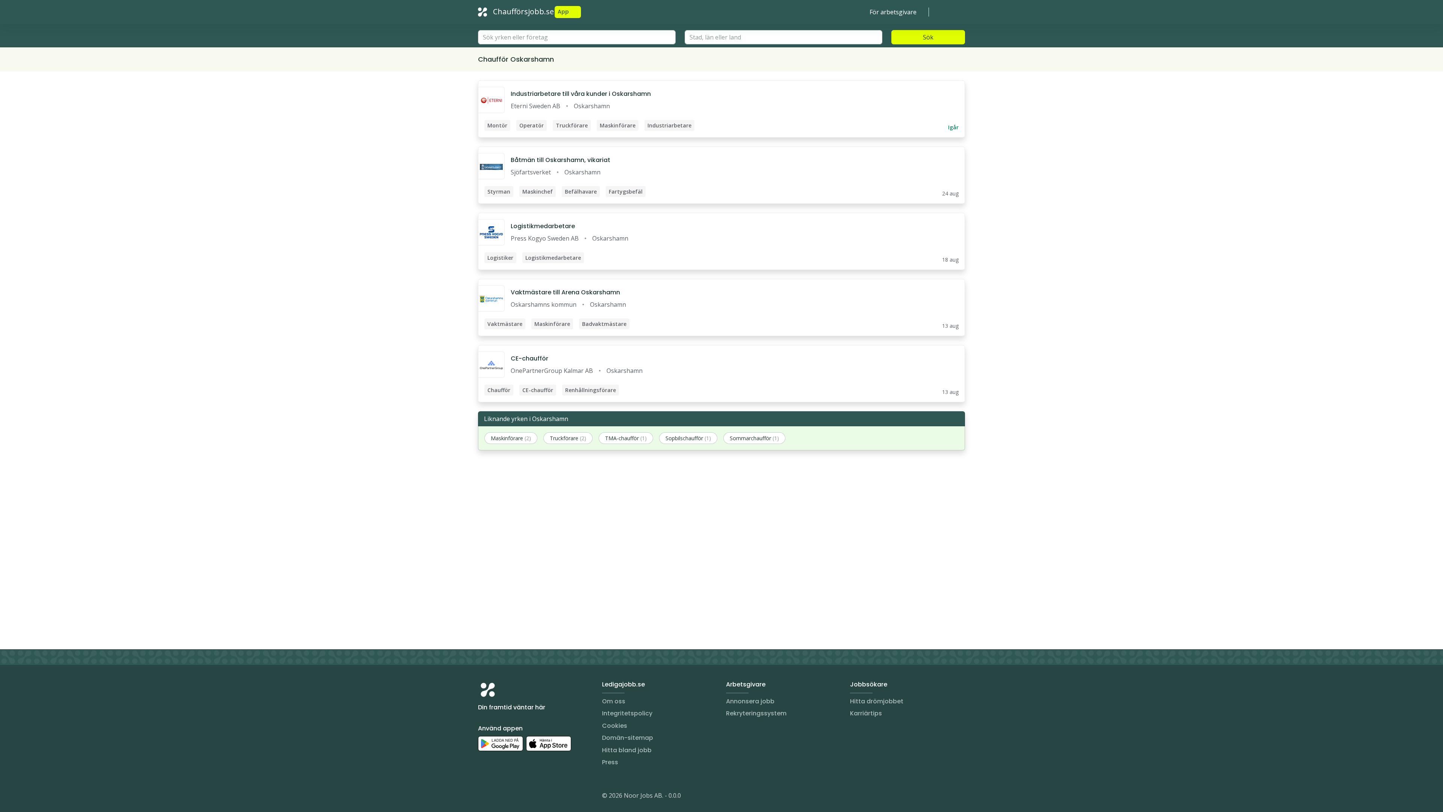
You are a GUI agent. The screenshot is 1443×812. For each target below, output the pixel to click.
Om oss (613, 701)
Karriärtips (866, 713)
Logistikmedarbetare (543, 226)
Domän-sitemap (627, 737)
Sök (928, 37)
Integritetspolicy (627, 713)
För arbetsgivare (893, 12)
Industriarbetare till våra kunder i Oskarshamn (581, 93)
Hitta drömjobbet (876, 701)
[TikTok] (529, 797)
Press (610, 762)
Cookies (614, 725)
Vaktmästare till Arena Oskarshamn (565, 292)
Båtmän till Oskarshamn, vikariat (560, 160)
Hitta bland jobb (627, 750)
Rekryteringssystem (756, 713)
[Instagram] (484, 797)
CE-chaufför (529, 358)
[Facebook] (514, 797)
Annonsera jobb (750, 701)
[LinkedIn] (499, 797)
